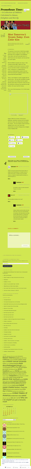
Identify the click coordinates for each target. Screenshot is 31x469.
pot (18, 379)
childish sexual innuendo (16, 361)
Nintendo (2, 84)
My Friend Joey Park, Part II (9, 314)
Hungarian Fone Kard (7, 334)
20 (3, 413)
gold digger (15, 369)
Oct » (6, 415)
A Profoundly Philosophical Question (10, 310)
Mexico (18, 375)
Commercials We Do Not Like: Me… (18, 431)
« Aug (4, 415)
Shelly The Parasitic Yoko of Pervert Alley (11, 306)
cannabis (15, 359)
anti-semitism (15, 356)
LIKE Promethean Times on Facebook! (12, 255)
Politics (21, 44)
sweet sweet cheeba (13, 386)
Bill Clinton (24, 358)
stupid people (15, 385)
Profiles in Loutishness (8, 321)
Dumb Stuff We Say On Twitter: (11, 293)
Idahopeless (6, 279)
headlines (6, 371)
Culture (21, 43)
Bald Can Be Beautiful (7, 275)
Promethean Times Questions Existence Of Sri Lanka (13, 349)
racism (21, 379)
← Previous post (12, 156)
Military (13, 44)
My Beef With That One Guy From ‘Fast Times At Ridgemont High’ (15, 304)
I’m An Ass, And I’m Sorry (8, 338)
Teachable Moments (7, 299)
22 (7, 413)
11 (13, 410)
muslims (7, 377)
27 (3, 414)
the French (20, 389)
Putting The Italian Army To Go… (18, 442)
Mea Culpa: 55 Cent (7, 325)
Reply (9, 178)
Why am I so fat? (16, 398)
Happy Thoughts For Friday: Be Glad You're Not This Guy (14, 277)
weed (24, 396)
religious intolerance (6, 381)
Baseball (16, 358)
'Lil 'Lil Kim (4, 55)
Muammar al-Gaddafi (24, 375)
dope (21, 363)
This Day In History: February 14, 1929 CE (11, 290)
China (4, 363)
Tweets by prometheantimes (8, 295)
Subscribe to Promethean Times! (11, 259)
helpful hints (12, 371)
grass (20, 369)
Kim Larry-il (4, 78)
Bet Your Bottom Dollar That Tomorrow (10, 323)
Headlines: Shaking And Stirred (9, 351)
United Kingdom (9, 393)
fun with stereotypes (22, 367)
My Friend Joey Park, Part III (9, 312)
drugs (19, 366)
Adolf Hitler (4, 356)
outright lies (20, 377)
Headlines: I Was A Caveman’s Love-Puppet (11, 340)
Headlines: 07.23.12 (7, 281)
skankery (12, 381)
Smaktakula (14, 43)
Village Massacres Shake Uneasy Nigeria (11, 286)
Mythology (17, 44)
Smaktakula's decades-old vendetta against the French (14, 381)
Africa (12, 356)
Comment (25, 245)
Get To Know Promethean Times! (8, 3)
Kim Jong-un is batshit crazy (4, 76)
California (4, 59)
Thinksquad (13, 166)
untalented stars (16, 396)
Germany (11, 369)
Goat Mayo (6, 327)
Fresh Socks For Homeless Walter (10, 336)
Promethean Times (12, 9)
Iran (23, 372)
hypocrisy (5, 372)
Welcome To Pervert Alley (8, 308)
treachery (14, 391)
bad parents (20, 356)
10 (11, 410)
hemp (17, 371)
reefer (25, 379)
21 (5, 413)
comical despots (14, 363)
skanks (16, 381)
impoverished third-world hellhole (4, 68)
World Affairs (11, 45)
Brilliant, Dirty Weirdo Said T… (17, 449)
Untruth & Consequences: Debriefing (10, 342)
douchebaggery (10, 365)
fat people (7, 367)
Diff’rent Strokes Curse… (15, 434)
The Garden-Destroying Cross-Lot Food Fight (12, 301)
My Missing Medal (7, 347)
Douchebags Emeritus (6, 5)
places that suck (10, 379)
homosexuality (22, 371)
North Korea (12, 377)
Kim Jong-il (13, 374)
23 (9, 413)
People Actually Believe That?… (14, 427)
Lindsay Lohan (21, 374)
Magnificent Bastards (23, 3)
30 (9, 414)
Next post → (26, 156)
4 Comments (27, 44)
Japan (9, 374)
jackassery (5, 374)
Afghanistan (9, 356)
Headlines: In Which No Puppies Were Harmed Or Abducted (14, 319)
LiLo (16, 374)
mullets (4, 377)
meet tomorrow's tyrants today (4, 81)
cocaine (7, 363)
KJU (12, 195)
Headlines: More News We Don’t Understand (11, 329)
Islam (25, 372)
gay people (5, 369)
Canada (11, 359)
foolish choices (13, 367)
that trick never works (12, 389)
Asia (18, 43)
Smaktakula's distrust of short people (9, 383)
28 (5, 414)
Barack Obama (8, 358)
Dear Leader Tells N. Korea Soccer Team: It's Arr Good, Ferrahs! (15, 288)
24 (11, 413)
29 (7, 414)
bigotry (20, 358)
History (9, 44)
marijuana (12, 375)
